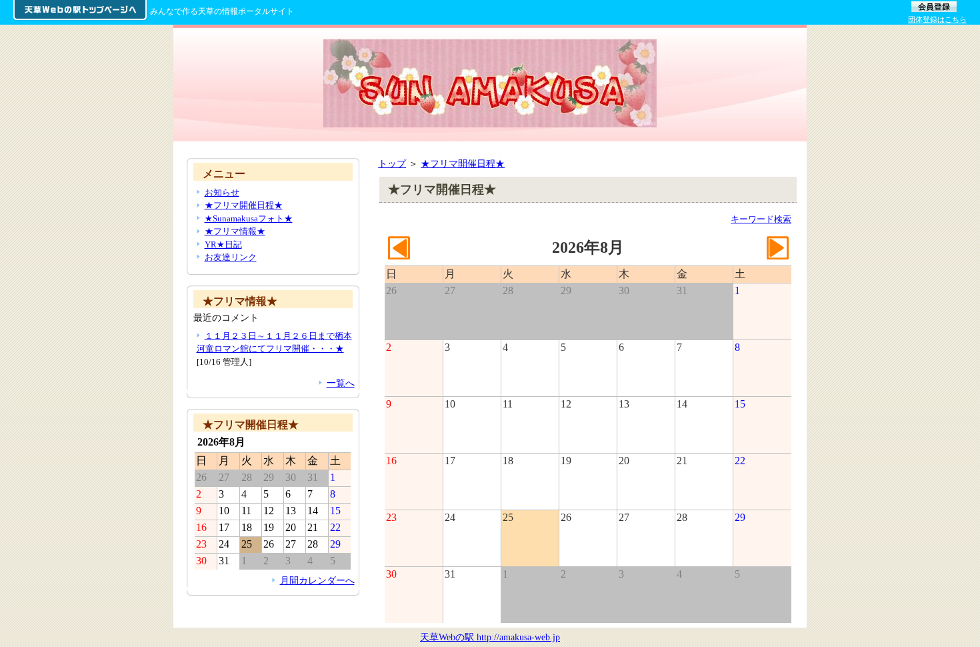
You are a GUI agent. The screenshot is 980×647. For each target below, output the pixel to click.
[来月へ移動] (777, 254)
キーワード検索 (761, 219)
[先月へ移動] (398, 254)
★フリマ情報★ (235, 231)
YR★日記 (223, 244)
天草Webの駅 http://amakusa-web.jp (490, 637)
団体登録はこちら (937, 19)
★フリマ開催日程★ (463, 163)
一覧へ (341, 383)
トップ (392, 163)
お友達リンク (231, 257)
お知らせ (222, 192)
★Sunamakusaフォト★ (249, 218)
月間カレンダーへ (317, 580)
